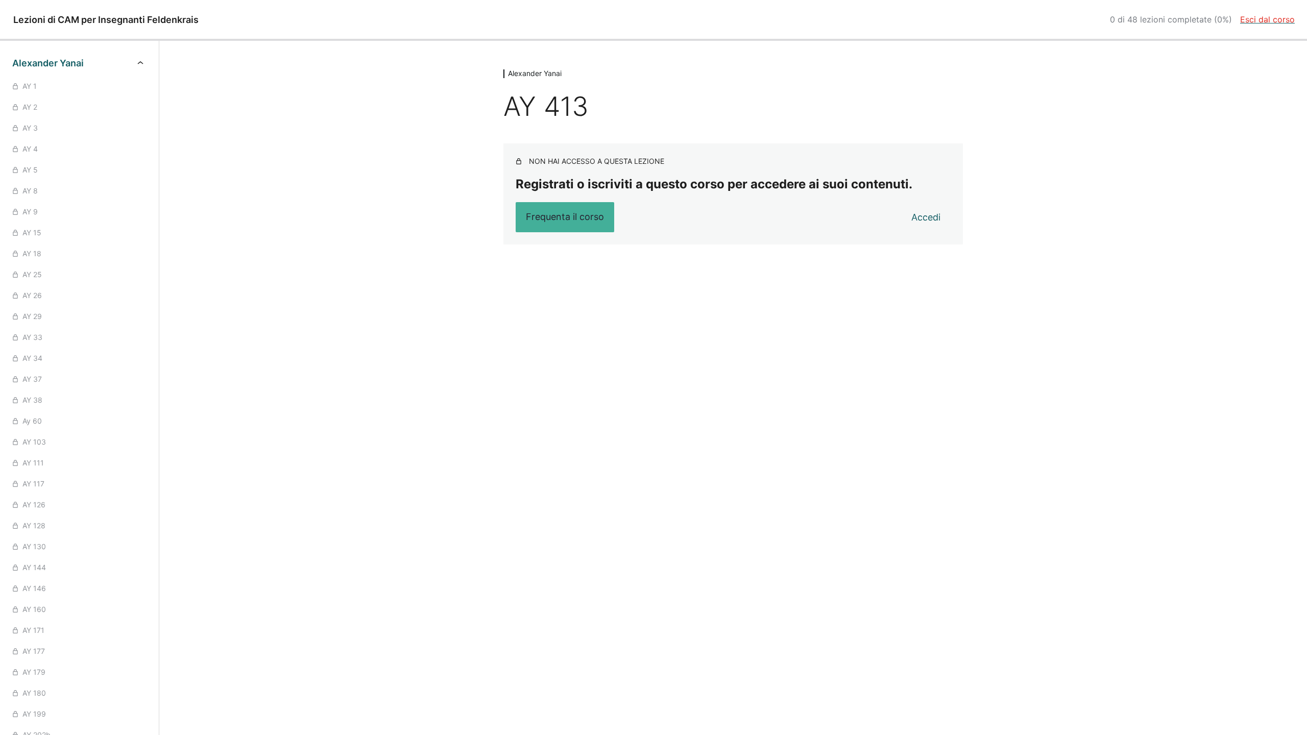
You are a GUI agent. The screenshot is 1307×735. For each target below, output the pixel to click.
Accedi (925, 217)
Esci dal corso (1267, 19)
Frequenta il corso (565, 216)
